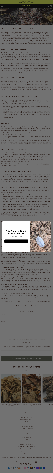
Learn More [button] (16, 241)
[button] (3, 222)
